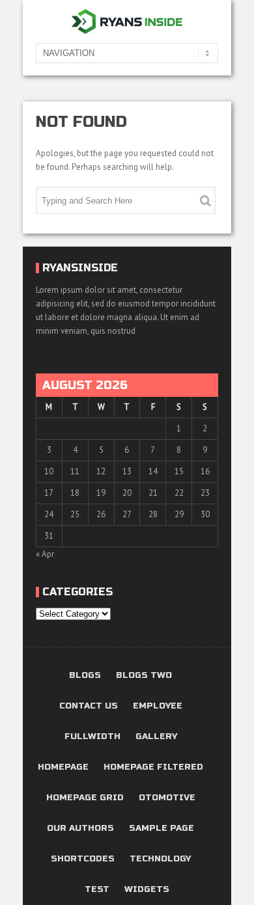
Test (97, 890)
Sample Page (161, 828)
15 (179, 471)
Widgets (146, 890)
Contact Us (88, 706)
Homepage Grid (85, 798)
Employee (157, 706)
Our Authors (80, 828)
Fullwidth (92, 737)
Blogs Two (144, 676)
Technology (160, 859)
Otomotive (167, 798)
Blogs (85, 676)
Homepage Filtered (153, 767)
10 (48, 471)
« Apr (45, 554)
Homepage (63, 767)
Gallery (156, 737)
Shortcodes (83, 859)
